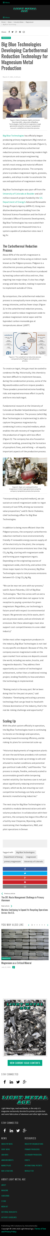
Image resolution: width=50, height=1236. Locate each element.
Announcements (7, 1160)
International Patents (33, 1165)
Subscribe (5, 1196)
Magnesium (6, 38)
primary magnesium (12, 861)
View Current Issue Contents (25, 1063)
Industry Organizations (34, 1144)
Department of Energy (13, 857)
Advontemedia (31, 1226)
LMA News (4, 1154)
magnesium (31, 857)
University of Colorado (33, 861)
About (3, 1185)
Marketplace (6, 1165)
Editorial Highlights (9, 1212)
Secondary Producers (33, 1154)
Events (27, 1160)
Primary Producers (32, 1149)
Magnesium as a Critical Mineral (16, 963)
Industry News (7, 1144)
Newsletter (29, 1171)
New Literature (7, 1171)
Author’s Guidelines (9, 1217)
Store (3, 1201)
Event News (5, 1149)
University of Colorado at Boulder (18, 193)
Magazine (4, 1190)
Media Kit (4, 1206)
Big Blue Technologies (13, 135)
